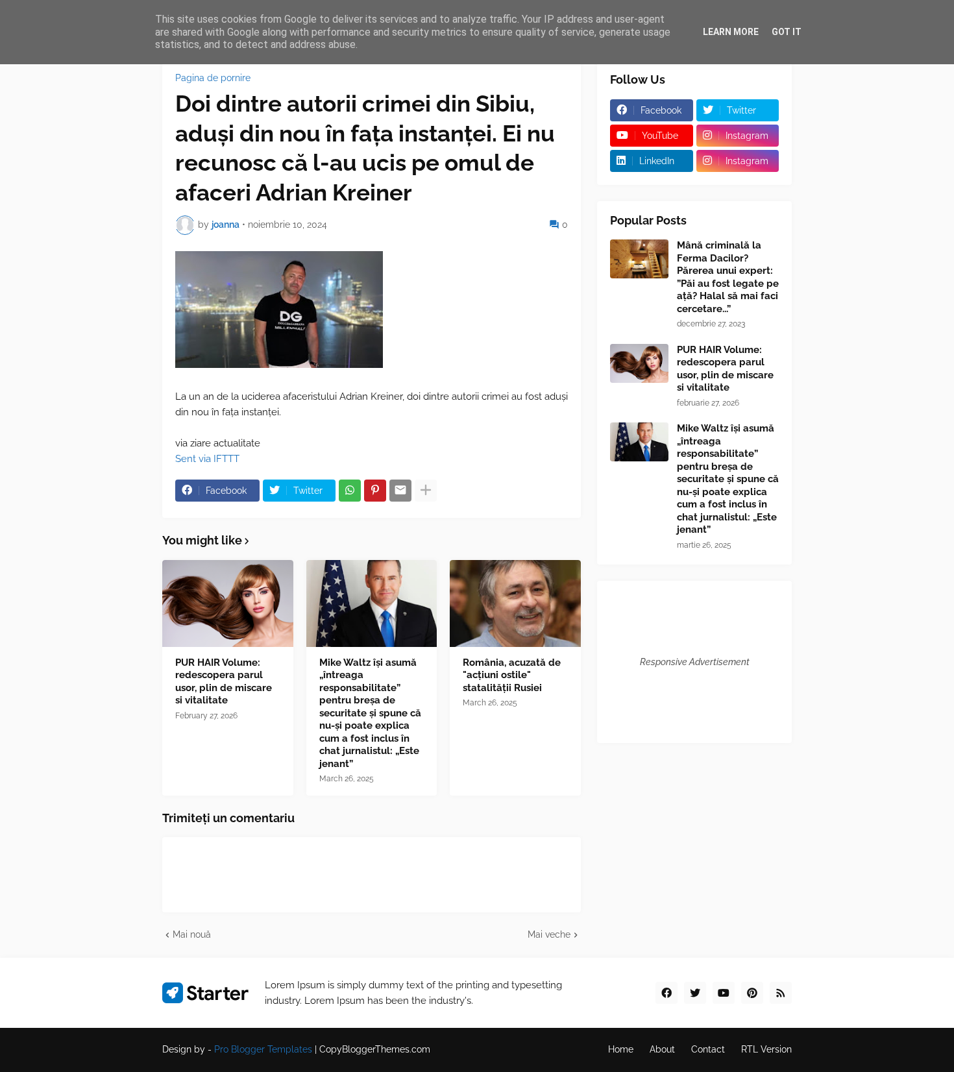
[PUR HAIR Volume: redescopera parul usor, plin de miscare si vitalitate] (227, 603)
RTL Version (766, 1049)
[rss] (781, 993)
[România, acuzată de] (515, 603)
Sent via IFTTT (207, 459)
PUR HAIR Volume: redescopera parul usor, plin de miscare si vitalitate (223, 682)
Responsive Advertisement (695, 662)
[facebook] (666, 993)
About (662, 1049)
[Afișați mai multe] (426, 491)
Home (620, 1049)
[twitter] (695, 993)
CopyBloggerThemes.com (374, 1049)
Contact (708, 1049)
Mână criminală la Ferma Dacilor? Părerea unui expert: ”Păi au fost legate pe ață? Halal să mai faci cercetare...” (728, 277)
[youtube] (724, 993)
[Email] (400, 491)
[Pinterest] (375, 491)
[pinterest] (752, 993)
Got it (786, 32)
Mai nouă (192, 934)
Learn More (731, 32)
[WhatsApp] (350, 491)
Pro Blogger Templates (263, 1049)
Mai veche (549, 934)
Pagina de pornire (213, 77)
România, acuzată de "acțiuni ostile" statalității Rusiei (512, 675)
